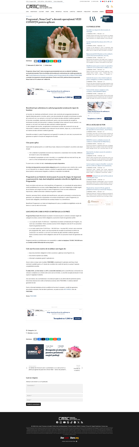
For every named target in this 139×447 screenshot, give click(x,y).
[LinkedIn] (76, 441)
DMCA (78, 426)
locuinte (35, 333)
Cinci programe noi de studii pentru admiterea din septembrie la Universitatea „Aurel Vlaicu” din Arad (99, 130)
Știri (31, 16)
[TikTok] (108, 1)
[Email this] (36, 61)
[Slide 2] (88, 115)
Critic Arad (48, 65)
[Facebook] (100, 1)
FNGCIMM (33, 296)
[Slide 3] (89, 115)
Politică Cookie (72, 426)
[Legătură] (112, 6)
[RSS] (82, 422)
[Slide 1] (35, 315)
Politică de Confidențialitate (60, 426)
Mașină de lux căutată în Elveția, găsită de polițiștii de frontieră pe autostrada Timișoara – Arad (99, 189)
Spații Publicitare (96, 426)
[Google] (112, 1)
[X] (106, 1)
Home (27, 16)
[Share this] (39, 61)
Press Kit (88, 426)
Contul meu (105, 426)
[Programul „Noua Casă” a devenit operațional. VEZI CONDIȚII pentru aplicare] (54, 27)
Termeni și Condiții (47, 426)
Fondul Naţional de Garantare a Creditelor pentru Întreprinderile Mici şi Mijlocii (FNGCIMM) (55, 75)
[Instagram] (104, 1)
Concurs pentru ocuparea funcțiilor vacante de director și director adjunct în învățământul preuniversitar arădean (99, 165)
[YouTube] (102, 1)
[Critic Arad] (39, 7)
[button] (107, 6)
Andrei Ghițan (73, 441)
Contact (83, 426)
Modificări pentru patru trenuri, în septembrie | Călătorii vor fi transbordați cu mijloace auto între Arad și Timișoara (99, 67)
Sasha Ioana (100, 45)
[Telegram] (110, 1)
